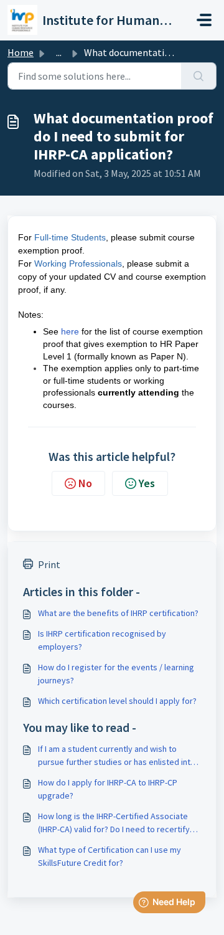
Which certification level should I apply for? (117, 700)
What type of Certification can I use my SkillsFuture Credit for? (109, 856)
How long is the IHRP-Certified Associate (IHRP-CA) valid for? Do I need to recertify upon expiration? (114, 823)
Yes (147, 483)
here (70, 331)
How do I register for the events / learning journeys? (116, 674)
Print (49, 564)
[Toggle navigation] (204, 20)
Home (20, 52)
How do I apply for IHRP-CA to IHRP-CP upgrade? (107, 789)
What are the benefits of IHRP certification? (118, 613)
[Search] (199, 76)
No (85, 483)
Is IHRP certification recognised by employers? (102, 640)
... (59, 52)
